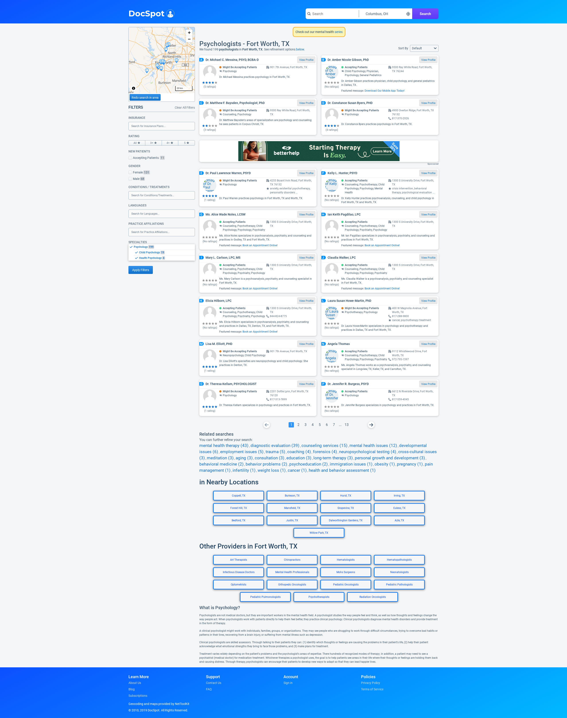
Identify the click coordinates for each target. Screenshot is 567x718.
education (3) (298, 458)
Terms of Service (372, 689)
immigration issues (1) (351, 464)
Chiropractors (292, 559)
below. (300, 49)
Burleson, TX (292, 495)
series (338, 32)
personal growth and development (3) (390, 458)
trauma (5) (275, 451)
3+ (151, 142)
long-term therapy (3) (333, 458)
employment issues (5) (242, 451)
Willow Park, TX (319, 532)
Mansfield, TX (292, 508)
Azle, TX (399, 520)
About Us (134, 683)
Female (141, 172)
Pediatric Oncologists (346, 584)
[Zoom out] (189, 39)
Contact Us (213, 683)
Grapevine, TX (346, 508)
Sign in (288, 683)
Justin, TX (292, 520)
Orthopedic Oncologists (292, 584)
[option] (164, 247)
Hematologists (346, 559)
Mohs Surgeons (345, 572)
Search (425, 14)
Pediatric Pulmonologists (265, 597)
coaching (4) (299, 451)
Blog (131, 689)
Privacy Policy (370, 683)
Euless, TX (399, 508)
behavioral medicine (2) (221, 464)
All (135, 142)
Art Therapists (238, 559)
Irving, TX (399, 495)
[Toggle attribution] (133, 88)
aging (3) (244, 458)
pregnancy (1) (410, 464)
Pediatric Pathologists (399, 584)
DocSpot (146, 13)
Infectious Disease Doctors (238, 572)
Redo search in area (145, 97)
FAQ (209, 689)
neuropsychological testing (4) (367, 451)
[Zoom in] (189, 32)
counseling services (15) (324, 445)
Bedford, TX (238, 520)
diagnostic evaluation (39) (274, 445)
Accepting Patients (148, 158)
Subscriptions (137, 695)
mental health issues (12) (373, 445)
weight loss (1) (272, 470)
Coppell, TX (238, 495)
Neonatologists (399, 572)
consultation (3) (269, 458)
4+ (168, 142)
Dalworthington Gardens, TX (346, 520)
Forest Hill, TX (238, 508)
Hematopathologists (399, 559)
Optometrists (238, 584)
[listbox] (161, 252)
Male (138, 179)
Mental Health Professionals (292, 572)
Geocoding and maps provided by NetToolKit (158, 704)
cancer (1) (297, 470)
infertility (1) (244, 470)
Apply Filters (140, 270)
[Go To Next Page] (371, 425)
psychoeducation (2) (308, 464)
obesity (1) (385, 464)
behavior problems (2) (266, 464)
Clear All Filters (185, 107)
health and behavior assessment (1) (342, 470)
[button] (424, 48)
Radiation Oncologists (372, 597)
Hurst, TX (345, 495)
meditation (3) (220, 458)
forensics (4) (325, 451)
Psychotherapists (319, 597)
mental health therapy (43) (224, 445)
